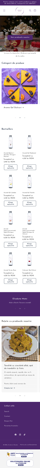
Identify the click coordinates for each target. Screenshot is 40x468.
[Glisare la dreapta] (24, 117)
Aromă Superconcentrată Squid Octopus (10, 230)
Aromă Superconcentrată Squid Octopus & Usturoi (28, 231)
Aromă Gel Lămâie (10, 192)
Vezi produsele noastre (20, 37)
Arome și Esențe (13, 444)
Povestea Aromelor (11, 426)
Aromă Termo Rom (10, 270)
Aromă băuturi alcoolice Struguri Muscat (10, 154)
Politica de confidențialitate (28, 444)
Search (6, 411)
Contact (7, 416)
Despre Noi (8, 421)
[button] (4, 10)
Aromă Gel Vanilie (29, 192)
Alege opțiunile (10, 167)
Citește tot (8, 388)
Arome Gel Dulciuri (13, 107)
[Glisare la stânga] (15, 117)
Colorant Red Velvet (29, 270)
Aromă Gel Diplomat (29, 153)
